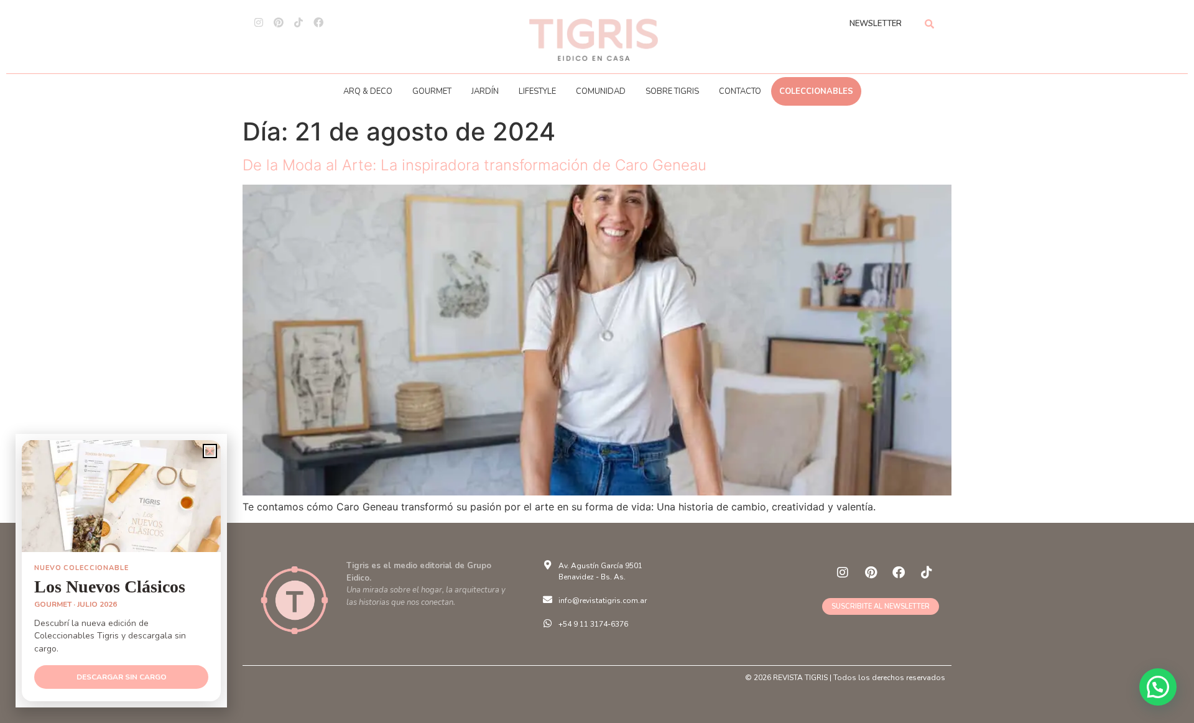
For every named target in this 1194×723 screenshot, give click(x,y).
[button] (1158, 687)
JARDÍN (485, 91)
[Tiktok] (298, 22)
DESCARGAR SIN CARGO (121, 677)
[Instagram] (259, 22)
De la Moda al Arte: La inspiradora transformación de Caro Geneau (474, 165)
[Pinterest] (279, 22)
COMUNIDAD (601, 91)
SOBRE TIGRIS (672, 91)
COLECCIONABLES (816, 91)
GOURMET (431, 91)
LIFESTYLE (537, 91)
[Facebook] (318, 22)
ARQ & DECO (367, 91)
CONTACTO (740, 91)
